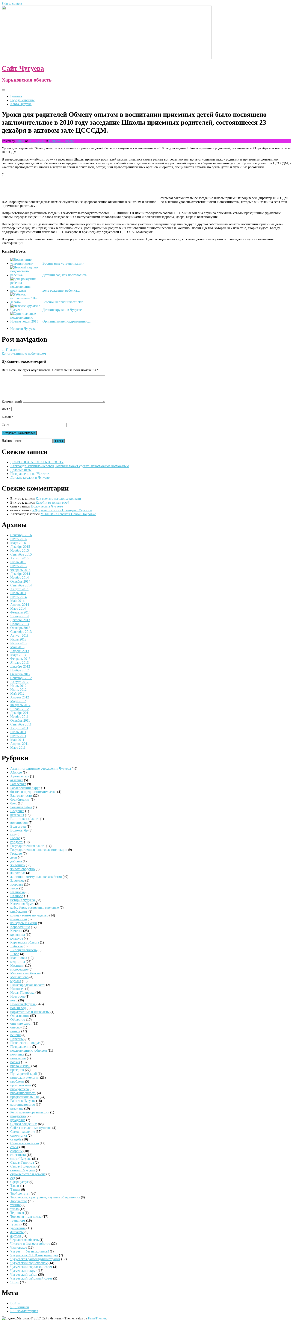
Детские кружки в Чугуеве (62, 310)
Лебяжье (16, 946)
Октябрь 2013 (20, 628)
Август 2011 (19, 728)
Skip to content (12, 3)
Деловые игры (21, 470)
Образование (19, 1016)
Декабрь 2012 (20, 666)
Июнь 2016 (18, 539)
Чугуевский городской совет (31, 1267)
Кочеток (16, 931)
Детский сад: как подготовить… (66, 275)
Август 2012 (19, 682)
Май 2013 (17, 647)
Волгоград (18, 826)
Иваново (16, 896)
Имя (6, 409)
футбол (15, 1236)
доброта (16, 861)
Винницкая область (24, 819)
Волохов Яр (19, 830)
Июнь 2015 (18, 566)
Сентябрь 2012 (21, 678)
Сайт (5, 425)
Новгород (17, 996)
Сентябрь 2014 (21, 585)
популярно (18, 1058)
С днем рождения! (23, 1124)
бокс (13, 803)
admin (20, 141)
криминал (17, 934)
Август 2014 (19, 589)
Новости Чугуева (61, 141)
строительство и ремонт (27, 1174)
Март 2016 (18, 543)
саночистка (18, 1135)
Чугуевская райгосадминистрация (35, 1259)
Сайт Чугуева (23, 68)
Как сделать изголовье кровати (58, 498)
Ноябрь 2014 (19, 577)
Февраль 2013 (20, 658)
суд (12, 1178)
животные (17, 873)
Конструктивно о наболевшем (26, 353)
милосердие (19, 969)
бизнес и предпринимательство (33, 792)
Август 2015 (19, 558)
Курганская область (24, 942)
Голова (15, 838)
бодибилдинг (20, 799)
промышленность (23, 1093)
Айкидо (16, 772)
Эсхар (14, 1282)
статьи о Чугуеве (22, 1170)
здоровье (16, 884)
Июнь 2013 (18, 643)
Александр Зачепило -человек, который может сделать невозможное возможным (69, 466)
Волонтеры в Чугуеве (47, 506)
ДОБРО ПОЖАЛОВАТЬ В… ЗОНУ (36, 462)
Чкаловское (18, 1247)
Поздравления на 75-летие (29, 473)
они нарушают (21, 1023)
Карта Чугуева (21, 104)
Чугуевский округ (23, 1270)
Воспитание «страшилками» (63, 263)
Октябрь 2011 (20, 720)
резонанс (16, 1108)
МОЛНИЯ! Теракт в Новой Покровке (68, 514)
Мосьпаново (19, 977)
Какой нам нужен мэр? (52, 502)
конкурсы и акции (23, 923)
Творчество (18, 1201)
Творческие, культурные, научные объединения (45, 1197)
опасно (15, 1027)
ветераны (17, 815)
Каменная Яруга (22, 904)
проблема (17, 1081)
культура (16, 938)
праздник (17, 1070)
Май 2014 (17, 601)
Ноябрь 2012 (19, 670)
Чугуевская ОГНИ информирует (34, 1255)
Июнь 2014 (18, 597)
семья (14, 1147)
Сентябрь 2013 (21, 631)
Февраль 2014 (20, 612)
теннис (15, 1205)
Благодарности (21, 795)
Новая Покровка (22, 992)
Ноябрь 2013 (19, 624)
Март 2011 (18, 747)
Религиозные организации (29, 1112)
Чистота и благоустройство (30, 1243)
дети (13, 857)
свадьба (15, 1139)
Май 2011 (17, 740)
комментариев (24, 1311)
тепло (14, 1209)
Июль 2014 (18, 593)
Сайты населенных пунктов (31, 1128)
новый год (18, 1008)
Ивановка (17, 892)
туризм (15, 1224)
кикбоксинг (19, 911)
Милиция (17, 965)
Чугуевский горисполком (29, 1263)
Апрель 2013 (19, 651)
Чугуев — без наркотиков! (29, 1251)
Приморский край (23, 1073)
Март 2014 (18, 608)
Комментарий (12, 401)
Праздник (11, 349)
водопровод (19, 822)
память (15, 1031)
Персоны (17, 1039)
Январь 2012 (19, 709)
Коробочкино (20, 927)
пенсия (15, 1035)
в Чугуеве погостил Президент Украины (62, 510)
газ (12, 834)
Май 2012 (17, 693)
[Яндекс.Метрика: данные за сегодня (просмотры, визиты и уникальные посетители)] (16, 1318)
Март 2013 (18, 655)
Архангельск (19, 776)
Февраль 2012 (20, 705)
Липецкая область (23, 950)
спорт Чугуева (20, 1158)
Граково (16, 853)
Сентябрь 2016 (21, 535)
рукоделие (17, 1120)
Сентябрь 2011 (21, 724)
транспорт (17, 1220)
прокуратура (19, 1089)
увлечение (18, 1228)
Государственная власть (27, 846)
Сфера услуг (19, 1182)
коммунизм (18, 919)
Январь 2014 (19, 616)
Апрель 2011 (19, 743)
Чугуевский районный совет (31, 1278)
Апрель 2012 (19, 697)
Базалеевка (18, 784)
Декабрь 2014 (20, 573)
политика (17, 1054)
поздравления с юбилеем (28, 1050)
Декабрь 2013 (20, 620)
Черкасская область (24, 1240)
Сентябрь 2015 (21, 554)
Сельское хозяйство (24, 1143)
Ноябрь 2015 (19, 550)
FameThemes (97, 1318)
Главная (16, 96)
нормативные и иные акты (30, 1012)
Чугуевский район (23, 1274)
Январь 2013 (19, 662)
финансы (17, 1232)
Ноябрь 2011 (19, 716)
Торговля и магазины (26, 1216)
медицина (17, 961)
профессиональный (24, 1097)
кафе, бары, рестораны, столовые (34, 907)
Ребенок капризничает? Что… (64, 302)
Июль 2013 (18, 639)
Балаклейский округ (25, 788)
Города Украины (22, 100)
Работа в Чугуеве (22, 1100)
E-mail (7, 417)
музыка (15, 981)
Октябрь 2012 (20, 674)
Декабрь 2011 (20, 713)
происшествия (20, 1085)
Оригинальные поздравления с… (66, 321)
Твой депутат (20, 1193)
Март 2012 (18, 701)
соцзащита (18, 1155)
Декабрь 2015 (20, 546)
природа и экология (24, 1077)
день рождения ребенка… (61, 290)
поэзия (15, 1062)
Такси (15, 1185)
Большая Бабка (21, 807)
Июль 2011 (18, 732)
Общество (17, 1019)
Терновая (17, 1212)
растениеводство (22, 1104)
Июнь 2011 (18, 736)
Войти (15, 1303)
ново (13, 1000)
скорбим (16, 1151)
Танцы (15, 1189)
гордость (16, 842)
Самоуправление (22, 1131)
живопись (17, 865)
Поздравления (20, 1046)
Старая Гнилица (22, 1162)
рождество (18, 1116)
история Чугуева (22, 900)
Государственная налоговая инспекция (38, 849)
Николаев (17, 988)
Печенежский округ (25, 1043)
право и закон (20, 1066)
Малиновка (18, 958)
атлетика (16, 780)
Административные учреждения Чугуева (40, 768)
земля (14, 888)
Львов (14, 954)
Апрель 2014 (19, 604)
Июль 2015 (18, 562)
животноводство (22, 869)
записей (19, 1307)
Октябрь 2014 (20, 581)
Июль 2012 (18, 686)
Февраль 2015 (20, 570)
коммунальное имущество (29, 915)
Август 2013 (19, 635)
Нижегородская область (27, 985)
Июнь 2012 (18, 689)
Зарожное (17, 880)
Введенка (17, 811)
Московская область (25, 973)
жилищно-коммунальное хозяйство (36, 876)
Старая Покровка (23, 1166)
